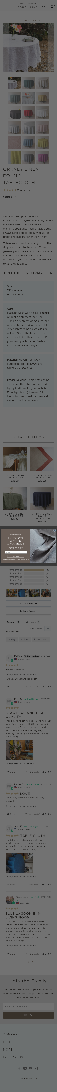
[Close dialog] (54, 530)
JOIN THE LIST (16, 556)
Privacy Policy (20, 560)
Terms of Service (25, 560)
